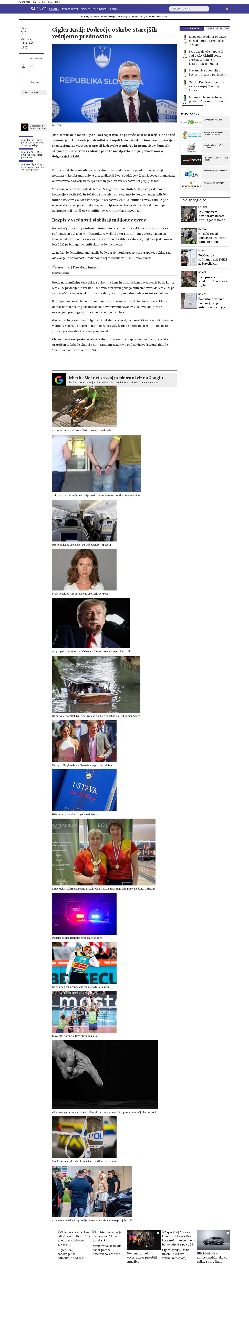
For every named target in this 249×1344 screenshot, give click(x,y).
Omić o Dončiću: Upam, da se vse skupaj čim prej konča (206, 86)
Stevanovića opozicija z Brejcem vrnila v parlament (207, 72)
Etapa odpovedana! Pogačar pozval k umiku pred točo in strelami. (208, 40)
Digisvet (85, 9)
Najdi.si (41, 2)
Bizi (34, 2)
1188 (57, 2)
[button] (21, 9)
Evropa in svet (70, 9)
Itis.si (50, 2)
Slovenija (54, 9)
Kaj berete (192, 28)
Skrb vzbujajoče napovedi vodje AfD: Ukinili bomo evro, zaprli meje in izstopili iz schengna (206, 57)
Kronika (113, 9)
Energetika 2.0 (90, 17)
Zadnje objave (218, 28)
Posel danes (99, 9)
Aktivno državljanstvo (110, 17)
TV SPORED (24, 2)
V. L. (24, 32)
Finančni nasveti (159, 17)
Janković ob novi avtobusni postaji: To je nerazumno (207, 99)
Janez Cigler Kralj (30, 92)
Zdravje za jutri (141, 17)
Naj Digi (127, 17)
